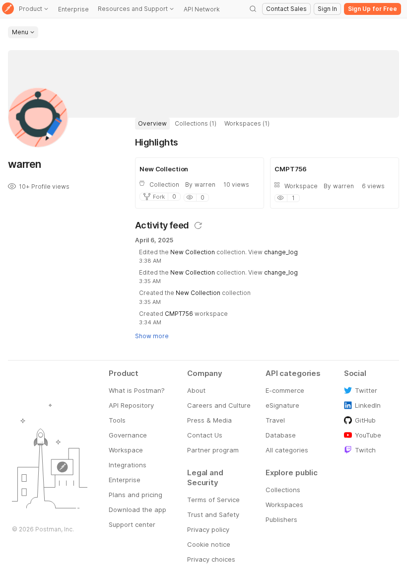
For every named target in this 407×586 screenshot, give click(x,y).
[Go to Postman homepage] (8, 9)
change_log (281, 252)
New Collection (192, 252)
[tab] (152, 124)
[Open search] (253, 9)
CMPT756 (179, 313)
